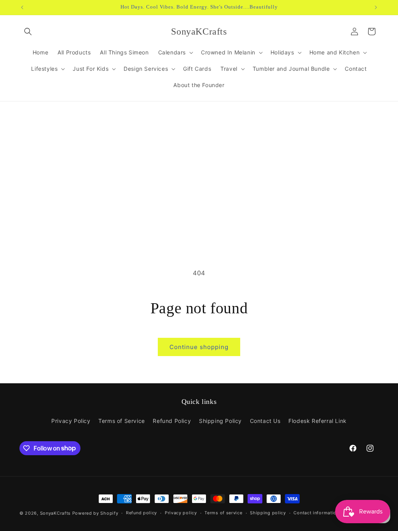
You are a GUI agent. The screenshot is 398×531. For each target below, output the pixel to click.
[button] (28, 31)
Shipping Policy (220, 420)
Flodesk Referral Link (317, 420)
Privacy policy (181, 512)
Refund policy (141, 512)
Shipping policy (268, 512)
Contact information (316, 512)
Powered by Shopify (95, 513)
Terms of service (223, 512)
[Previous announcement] (22, 7)
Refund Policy (172, 420)
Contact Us (265, 420)
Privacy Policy (70, 420)
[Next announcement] (375, 7)
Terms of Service (121, 420)
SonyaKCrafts (55, 513)
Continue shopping (199, 347)
